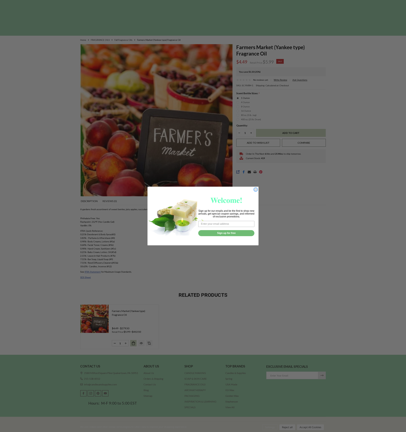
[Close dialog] (255, 189)
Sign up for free (226, 233)
